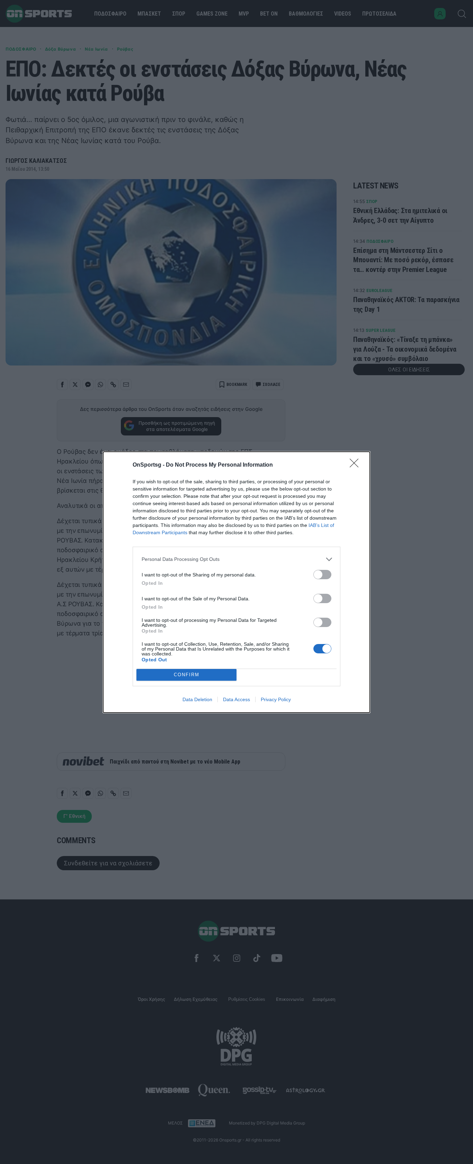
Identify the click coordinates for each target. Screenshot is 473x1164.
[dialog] (236, 582)
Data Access (236, 699)
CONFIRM (186, 674)
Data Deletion (197, 699)
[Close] (356, 465)
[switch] (322, 574)
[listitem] (236, 559)
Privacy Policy (276, 699)
